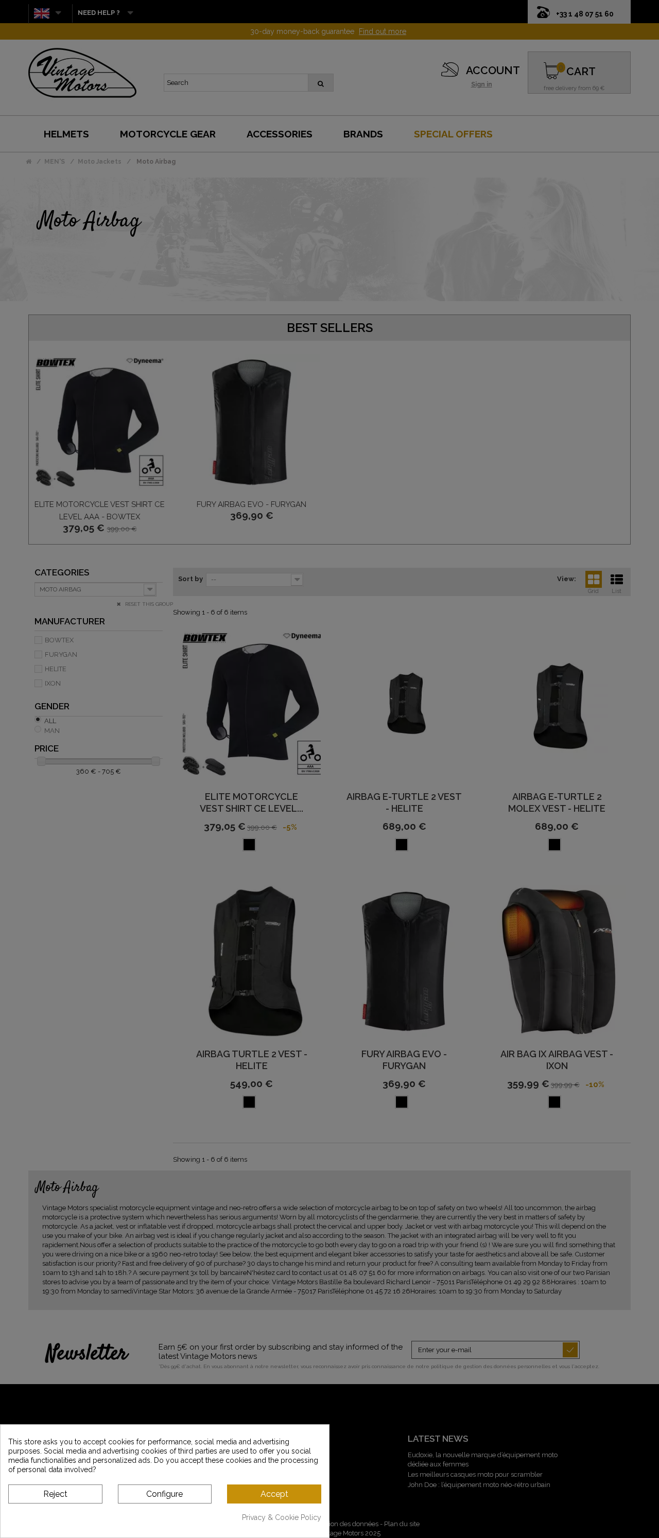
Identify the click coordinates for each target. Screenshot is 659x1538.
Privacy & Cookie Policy (281, 1517)
